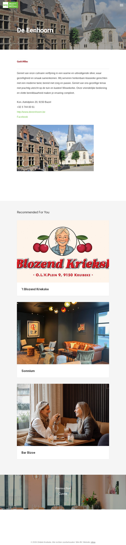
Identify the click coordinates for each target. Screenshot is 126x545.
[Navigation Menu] (121, 4)
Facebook (22, 117)
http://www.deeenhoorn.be (31, 112)
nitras (93, 542)
